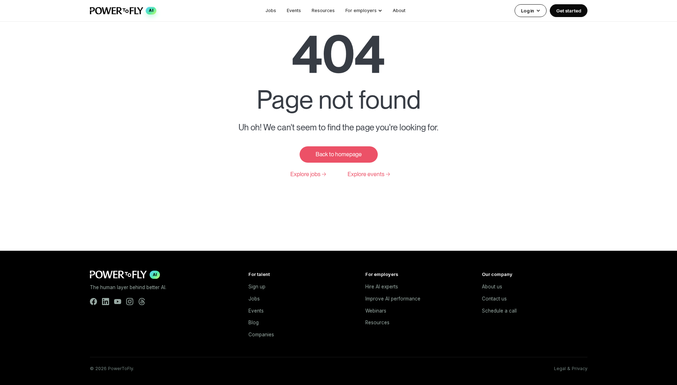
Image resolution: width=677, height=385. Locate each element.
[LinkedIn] (105, 301)
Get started (568, 10)
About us (492, 286)
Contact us (494, 299)
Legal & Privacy (570, 368)
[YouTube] (117, 301)
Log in (527, 10)
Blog (253, 322)
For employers (361, 10)
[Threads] (141, 301)
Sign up (256, 286)
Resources (323, 10)
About (399, 10)
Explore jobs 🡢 (308, 174)
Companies (261, 334)
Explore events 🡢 (369, 174)
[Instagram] (129, 301)
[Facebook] (93, 301)
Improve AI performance (392, 299)
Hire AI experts (381, 286)
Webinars (375, 311)
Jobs (270, 10)
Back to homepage (339, 154)
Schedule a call (499, 311)
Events (294, 10)
